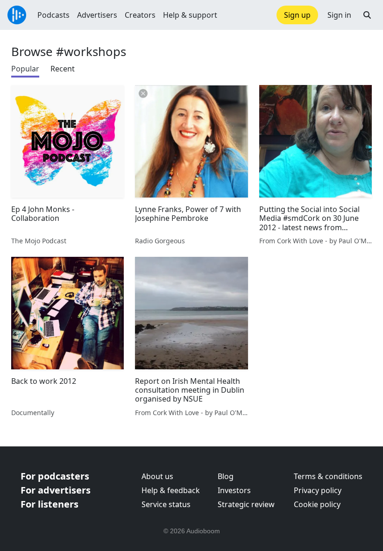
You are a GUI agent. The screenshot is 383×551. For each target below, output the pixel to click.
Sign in (339, 15)
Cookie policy (317, 504)
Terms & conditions (328, 476)
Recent (62, 69)
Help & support (190, 15)
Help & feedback (171, 490)
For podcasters (55, 476)
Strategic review (246, 504)
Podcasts (53, 15)
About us (157, 476)
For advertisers (56, 490)
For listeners (49, 504)
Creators (140, 15)
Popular (25, 69)
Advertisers (97, 15)
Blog (226, 476)
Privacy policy (317, 490)
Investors (234, 490)
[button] (367, 15)
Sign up (297, 15)
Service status (166, 504)
